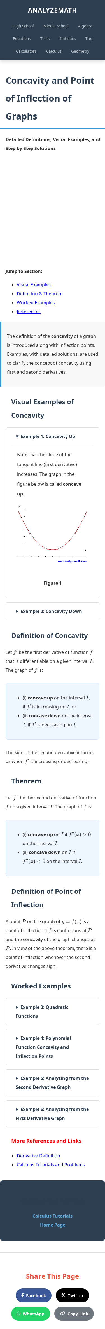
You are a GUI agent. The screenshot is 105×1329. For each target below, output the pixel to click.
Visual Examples (34, 285)
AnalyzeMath (52, 10)
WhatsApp (34, 1313)
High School (23, 26)
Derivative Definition (38, 1156)
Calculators (26, 51)
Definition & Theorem (40, 294)
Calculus (54, 51)
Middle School (56, 26)
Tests (45, 38)
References (29, 311)
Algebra (85, 26)
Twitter (76, 1295)
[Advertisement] (52, 209)
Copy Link (77, 1313)
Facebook (36, 1295)
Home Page (52, 1225)
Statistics (67, 38)
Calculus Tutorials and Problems (51, 1165)
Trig (88, 38)
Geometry (80, 51)
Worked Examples (36, 303)
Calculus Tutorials (52, 1216)
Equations (22, 38)
